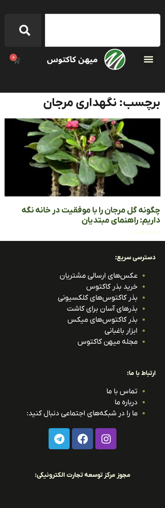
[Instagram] (105, 438)
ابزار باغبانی (121, 330)
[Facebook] (82, 438)
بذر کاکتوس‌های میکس (102, 319)
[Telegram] (59, 438)
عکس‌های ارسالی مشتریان (99, 275)
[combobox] (102, 30)
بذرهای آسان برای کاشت (102, 308)
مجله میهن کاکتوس (107, 341)
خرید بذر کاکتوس (112, 286)
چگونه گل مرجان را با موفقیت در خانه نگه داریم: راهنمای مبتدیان (91, 215)
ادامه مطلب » (145, 232)
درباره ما (126, 402)
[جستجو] (23, 30)
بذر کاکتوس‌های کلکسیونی (98, 297)
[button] (148, 59)
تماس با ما (122, 391)
